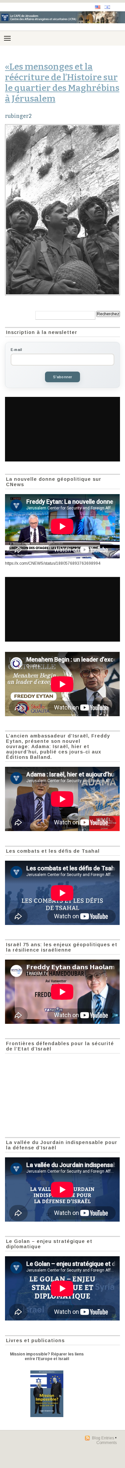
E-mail (16, 350)
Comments (106, 1442)
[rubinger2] (62, 209)
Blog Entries (103, 1438)
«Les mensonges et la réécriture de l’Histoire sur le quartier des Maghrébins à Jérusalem (62, 82)
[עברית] (107, 7)
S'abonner (62, 377)
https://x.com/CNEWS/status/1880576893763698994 (52, 563)
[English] (97, 7)
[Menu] (7, 38)
